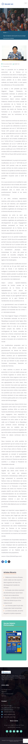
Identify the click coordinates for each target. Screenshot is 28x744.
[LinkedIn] (14, 731)
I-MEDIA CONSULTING (14, 741)
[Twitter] (10, 731)
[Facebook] (7, 731)
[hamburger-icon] (25, 3)
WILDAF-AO (16, 64)
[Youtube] (17, 731)
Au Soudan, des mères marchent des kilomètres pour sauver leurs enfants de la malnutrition (14, 592)
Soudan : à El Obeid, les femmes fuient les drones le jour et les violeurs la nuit (14, 600)
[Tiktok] (21, 731)
